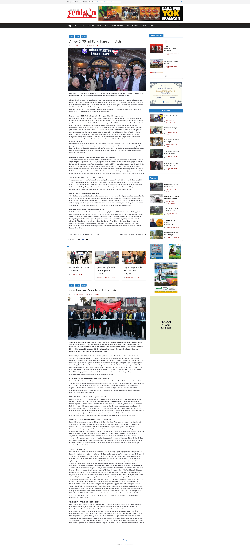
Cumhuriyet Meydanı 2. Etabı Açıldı (131, 234)
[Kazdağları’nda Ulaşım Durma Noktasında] (156, 199)
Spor (127, 26)
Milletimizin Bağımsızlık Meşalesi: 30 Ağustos (171, 61)
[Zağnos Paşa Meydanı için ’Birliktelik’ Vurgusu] (134, 252)
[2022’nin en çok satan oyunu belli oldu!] (156, 153)
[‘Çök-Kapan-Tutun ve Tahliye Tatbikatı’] (156, 211)
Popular (167, 111)
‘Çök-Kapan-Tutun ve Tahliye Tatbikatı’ (171, 210)
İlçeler (83, 26)
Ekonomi (91, 26)
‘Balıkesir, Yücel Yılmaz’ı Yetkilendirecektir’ (170, 222)
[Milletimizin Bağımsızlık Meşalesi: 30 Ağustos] (156, 61)
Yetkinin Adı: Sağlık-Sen (171, 117)
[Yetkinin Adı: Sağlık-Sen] (156, 118)
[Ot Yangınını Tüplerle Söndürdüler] (156, 188)
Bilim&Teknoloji (117, 26)
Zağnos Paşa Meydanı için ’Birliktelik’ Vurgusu (134, 270)
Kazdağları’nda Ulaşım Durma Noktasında (171, 198)
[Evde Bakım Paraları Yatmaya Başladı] (156, 165)
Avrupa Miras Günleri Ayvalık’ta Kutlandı (84, 234)
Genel (76, 26)
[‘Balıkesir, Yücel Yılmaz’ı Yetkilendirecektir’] (156, 223)
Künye (152, 26)
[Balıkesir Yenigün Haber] (69, 25)
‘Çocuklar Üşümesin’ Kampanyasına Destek (106, 270)
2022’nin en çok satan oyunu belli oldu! (171, 153)
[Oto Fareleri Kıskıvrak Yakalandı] (79, 252)
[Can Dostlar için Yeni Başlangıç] (156, 48)
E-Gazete (144, 26)
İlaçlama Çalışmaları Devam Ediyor (171, 234)
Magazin (135, 26)
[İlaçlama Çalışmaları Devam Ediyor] (156, 234)
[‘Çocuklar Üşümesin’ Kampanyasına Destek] (107, 252)
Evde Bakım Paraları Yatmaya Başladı (171, 164)
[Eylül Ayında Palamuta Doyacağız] (156, 141)
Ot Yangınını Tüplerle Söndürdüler (171, 186)
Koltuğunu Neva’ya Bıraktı (170, 129)
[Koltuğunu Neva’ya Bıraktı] (156, 130)
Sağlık (99, 26)
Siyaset (107, 26)
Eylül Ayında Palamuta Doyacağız (171, 141)
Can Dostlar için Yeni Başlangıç (171, 47)
